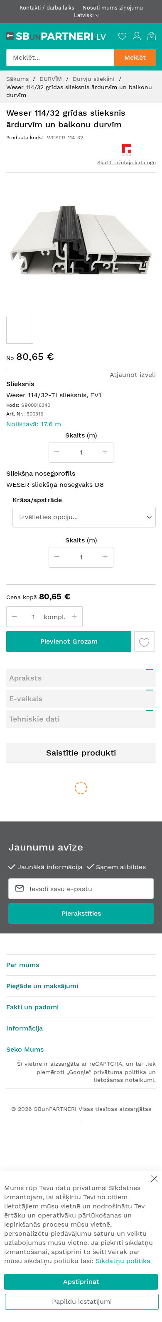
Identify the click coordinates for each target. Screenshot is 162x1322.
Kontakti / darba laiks (47, 8)
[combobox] (60, 57)
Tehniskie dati (34, 718)
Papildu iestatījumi (82, 1301)
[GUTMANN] (126, 149)
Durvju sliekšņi (95, 78)
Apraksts (25, 677)
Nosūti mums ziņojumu (113, 8)
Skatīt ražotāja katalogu (126, 162)
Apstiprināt (81, 1282)
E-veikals (26, 698)
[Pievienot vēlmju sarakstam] (144, 641)
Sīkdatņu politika (123, 1261)
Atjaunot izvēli (133, 375)
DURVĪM (51, 78)
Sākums (18, 78)
